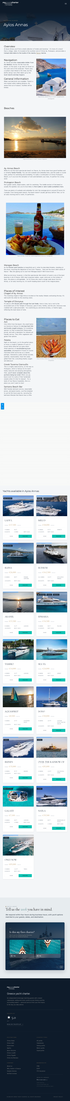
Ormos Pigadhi (11, 1055)
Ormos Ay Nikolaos (12, 1058)
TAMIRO (9, 664)
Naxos (38, 53)
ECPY (38, 1068)
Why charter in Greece (14, 1068)
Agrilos (9, 1048)
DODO (41, 711)
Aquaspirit (11, 711)
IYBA (38, 1066)
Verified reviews (12, 1073)
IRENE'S (9, 762)
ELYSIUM (42, 567)
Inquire (25, 536)
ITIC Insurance (41, 1071)
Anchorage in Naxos (11, 20)
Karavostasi (10, 1045)
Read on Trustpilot (15, 1024)
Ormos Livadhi (11, 1053)
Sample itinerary (12, 1071)
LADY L (8, 520)
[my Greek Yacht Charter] (10, 4)
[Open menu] (65, 3)
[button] (4, 506)
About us (9, 1066)
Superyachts (40, 1050)
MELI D (42, 520)
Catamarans (40, 1043)
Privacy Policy (58, 1096)
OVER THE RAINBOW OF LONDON (51, 763)
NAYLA (42, 810)
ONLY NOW (11, 859)
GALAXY (9, 810)
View (11, 536)
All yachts (39, 1040)
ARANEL (9, 616)
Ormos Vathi (10, 1043)
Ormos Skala (10, 1040)
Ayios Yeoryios (11, 1050)
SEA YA (42, 664)
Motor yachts (41, 1048)
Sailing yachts (41, 1045)
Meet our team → (42, 1079)
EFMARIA (43, 616)
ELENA (8, 567)
